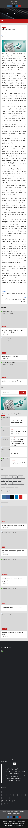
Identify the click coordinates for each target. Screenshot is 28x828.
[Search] (25, 21)
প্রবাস (10, 480)
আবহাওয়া (3, 477)
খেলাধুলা (15, 477)
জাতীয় (23, 477)
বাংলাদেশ (3, 27)
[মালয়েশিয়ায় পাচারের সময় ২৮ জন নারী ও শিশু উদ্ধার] (14, 370)
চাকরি (19, 477)
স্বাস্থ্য (16, 486)
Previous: (13, 293)
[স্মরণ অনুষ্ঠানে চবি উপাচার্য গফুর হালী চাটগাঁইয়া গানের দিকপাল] (5, 459)
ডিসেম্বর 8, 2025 (5, 334)
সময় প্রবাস (11, 486)
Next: (15, 299)
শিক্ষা (7, 486)
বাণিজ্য (20, 480)
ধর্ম (7, 480)
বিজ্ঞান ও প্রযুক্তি (4, 483)
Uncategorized (4, 474)
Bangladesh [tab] (17, 414)
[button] (2, 21)
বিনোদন (10, 483)
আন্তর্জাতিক (20, 474)
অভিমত (11, 474)
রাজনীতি (3, 486)
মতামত (22, 483)
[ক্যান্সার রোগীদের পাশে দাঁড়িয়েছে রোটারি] (14, 346)
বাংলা (12, 3)
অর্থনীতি (15, 474)
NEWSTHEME (8, 825)
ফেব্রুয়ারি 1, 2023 (6, 33)
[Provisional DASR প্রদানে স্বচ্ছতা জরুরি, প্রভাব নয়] (5, 450)
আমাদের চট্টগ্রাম (13, 437)
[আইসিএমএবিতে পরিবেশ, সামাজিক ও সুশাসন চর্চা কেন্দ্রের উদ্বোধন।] (5, 429)
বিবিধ (14, 483)
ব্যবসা (12, 429)
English (15, 3)
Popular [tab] (9, 414)
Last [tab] (3, 414)
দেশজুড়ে (12, 419)
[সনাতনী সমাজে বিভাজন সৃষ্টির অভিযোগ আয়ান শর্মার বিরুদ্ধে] (5, 418)
